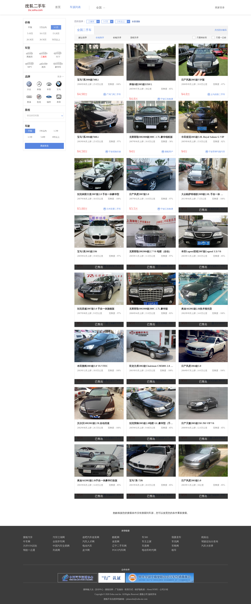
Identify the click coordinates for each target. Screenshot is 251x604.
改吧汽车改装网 (90, 537)
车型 (27, 47)
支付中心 (99, 589)
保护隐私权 (140, 589)
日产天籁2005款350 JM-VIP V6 (197, 423)
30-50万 (43, 39)
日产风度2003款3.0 (191, 480)
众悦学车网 (59, 541)
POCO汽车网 (119, 550)
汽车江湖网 (59, 537)
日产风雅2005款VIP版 (193, 79)
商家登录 (220, 7)
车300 (145, 537)
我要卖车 (176, 537)
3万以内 (43, 27)
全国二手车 (84, 30)
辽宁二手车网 (119, 546)
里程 (27, 110)
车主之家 (146, 541)
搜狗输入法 (88, 589)
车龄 (27, 126)
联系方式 (129, 589)
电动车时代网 (149, 550)
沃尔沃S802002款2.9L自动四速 (93, 423)
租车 (174, 550)
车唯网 (175, 546)
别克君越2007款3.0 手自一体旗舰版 (95, 308)
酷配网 (115, 537)
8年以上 (56, 137)
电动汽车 (87, 546)
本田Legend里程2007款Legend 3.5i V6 (201, 251)
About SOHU (152, 589)
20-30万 (30, 39)
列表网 (56, 550)
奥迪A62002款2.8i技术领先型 (196, 308)
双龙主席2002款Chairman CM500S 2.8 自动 (151, 366)
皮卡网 (86, 550)
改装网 (115, 541)
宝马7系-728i (136, 480)
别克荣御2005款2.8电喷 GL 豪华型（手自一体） (151, 423)
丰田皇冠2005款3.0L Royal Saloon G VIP (202, 137)
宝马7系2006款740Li (88, 79)
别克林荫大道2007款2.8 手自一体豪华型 (98, 194)
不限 (30, 27)
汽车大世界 (207, 546)
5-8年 (43, 137)
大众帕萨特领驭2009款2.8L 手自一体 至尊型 (203, 194)
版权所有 (152, 594)
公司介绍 (164, 589)
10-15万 (43, 33)
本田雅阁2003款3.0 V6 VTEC (92, 366)
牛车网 (26, 541)
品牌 (27, 76)
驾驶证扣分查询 (209, 541)
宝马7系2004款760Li (88, 137)
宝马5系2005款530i (87, 251)
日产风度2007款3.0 (139, 194)
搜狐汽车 (28, 537)
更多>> (60, 76)
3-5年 (30, 137)
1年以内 (43, 131)
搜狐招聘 (109, 589)
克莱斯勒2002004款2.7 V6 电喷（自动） (150, 251)
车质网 (145, 546)
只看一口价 (221, 37)
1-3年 (56, 131)
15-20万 (56, 33)
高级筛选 (44, 146)
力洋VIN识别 (30, 546)
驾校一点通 (29, 550)
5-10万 (30, 33)
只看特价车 (202, 37)
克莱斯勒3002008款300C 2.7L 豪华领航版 (151, 137)
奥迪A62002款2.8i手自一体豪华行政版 (97, 480)
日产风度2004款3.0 (191, 366)
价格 (27, 22)
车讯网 (175, 541)
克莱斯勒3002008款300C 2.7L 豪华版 (148, 308)
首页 (58, 7)
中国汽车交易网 (61, 546)
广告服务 (119, 589)
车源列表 (75, 7)
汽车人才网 (88, 541)
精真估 (204, 537)
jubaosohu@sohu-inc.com (136, 599)
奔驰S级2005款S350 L (140, 84)
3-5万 (56, 27)
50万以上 (56, 39)
